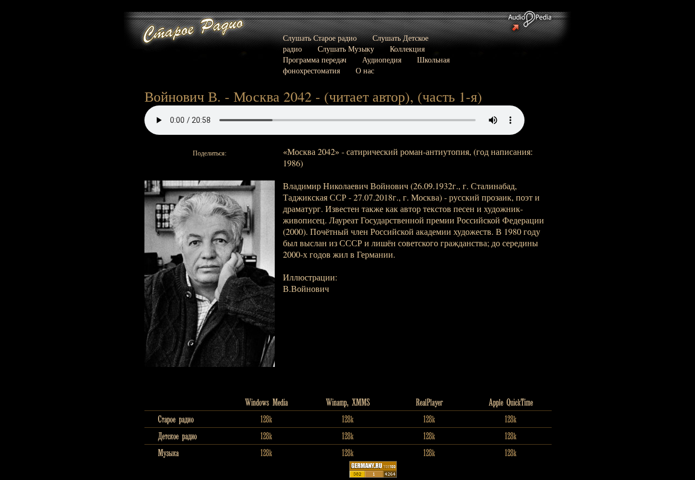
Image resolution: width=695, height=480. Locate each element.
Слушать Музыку (346, 48)
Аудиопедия (381, 59)
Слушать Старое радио (320, 38)
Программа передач (314, 59)
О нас (365, 70)
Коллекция (407, 48)
